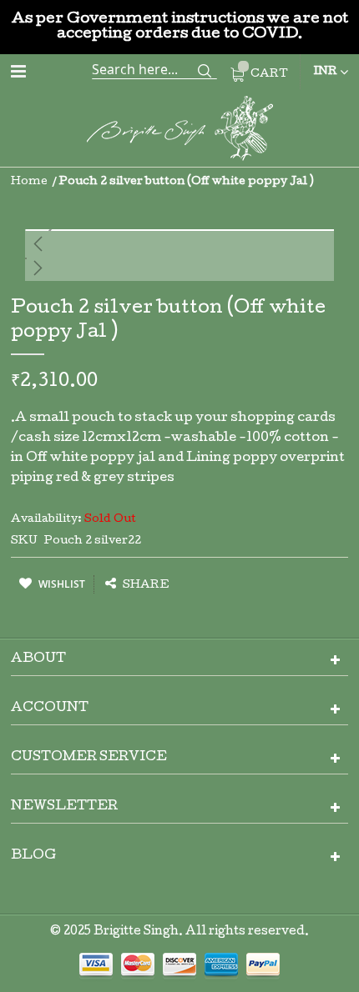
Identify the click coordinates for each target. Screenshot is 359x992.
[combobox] (154, 69)
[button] (179, 243)
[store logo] (179, 131)
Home (29, 182)
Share (144, 585)
